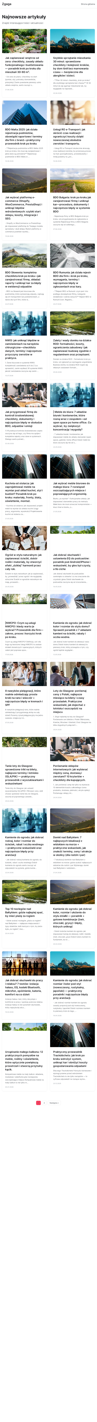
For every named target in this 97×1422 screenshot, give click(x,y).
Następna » (54, 1103)
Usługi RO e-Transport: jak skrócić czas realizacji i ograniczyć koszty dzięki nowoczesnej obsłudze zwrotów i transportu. (69, 136)
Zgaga (6, 4)
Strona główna (88, 4)
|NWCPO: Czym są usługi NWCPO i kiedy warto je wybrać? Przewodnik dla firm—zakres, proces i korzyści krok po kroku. (24, 630)
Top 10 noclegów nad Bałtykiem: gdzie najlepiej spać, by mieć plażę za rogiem (24, 912)
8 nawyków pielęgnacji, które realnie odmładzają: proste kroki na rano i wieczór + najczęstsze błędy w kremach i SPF (24, 697)
